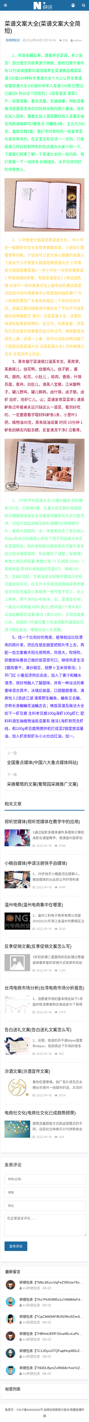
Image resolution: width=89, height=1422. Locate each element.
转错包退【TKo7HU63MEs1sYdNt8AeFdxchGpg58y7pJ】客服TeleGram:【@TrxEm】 (51, 1299)
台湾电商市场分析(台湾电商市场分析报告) (44, 988)
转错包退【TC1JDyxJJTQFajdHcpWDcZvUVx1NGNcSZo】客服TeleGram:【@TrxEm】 (51, 1351)
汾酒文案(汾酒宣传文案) (27, 1071)
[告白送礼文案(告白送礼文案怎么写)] (17, 1046)
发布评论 (16, 1246)
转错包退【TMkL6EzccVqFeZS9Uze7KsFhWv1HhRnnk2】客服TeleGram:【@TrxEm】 (51, 1282)
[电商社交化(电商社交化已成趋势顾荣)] (17, 1130)
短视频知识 (13, 40)
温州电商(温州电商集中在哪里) (34, 905)
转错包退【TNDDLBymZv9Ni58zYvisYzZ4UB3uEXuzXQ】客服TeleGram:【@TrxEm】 (51, 1368)
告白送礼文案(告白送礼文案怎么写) (38, 1029)
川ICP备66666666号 (29, 1410)
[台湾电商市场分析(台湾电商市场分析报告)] (17, 1005)
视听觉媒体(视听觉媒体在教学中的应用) (42, 821)
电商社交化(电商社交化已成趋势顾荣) (40, 1113)
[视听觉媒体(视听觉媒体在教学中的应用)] (17, 838)
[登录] (73, 5)
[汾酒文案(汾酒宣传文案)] (17, 1088)
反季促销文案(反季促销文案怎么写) (38, 946)
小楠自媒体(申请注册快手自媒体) (36, 863)
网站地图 (52, 1410)
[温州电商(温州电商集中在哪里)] (17, 922)
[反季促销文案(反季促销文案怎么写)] (17, 963)
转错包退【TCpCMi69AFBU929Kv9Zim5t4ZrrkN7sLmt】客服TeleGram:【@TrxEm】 (51, 1316)
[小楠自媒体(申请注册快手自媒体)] (17, 880)
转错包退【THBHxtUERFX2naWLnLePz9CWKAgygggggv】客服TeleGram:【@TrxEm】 (51, 1334)
